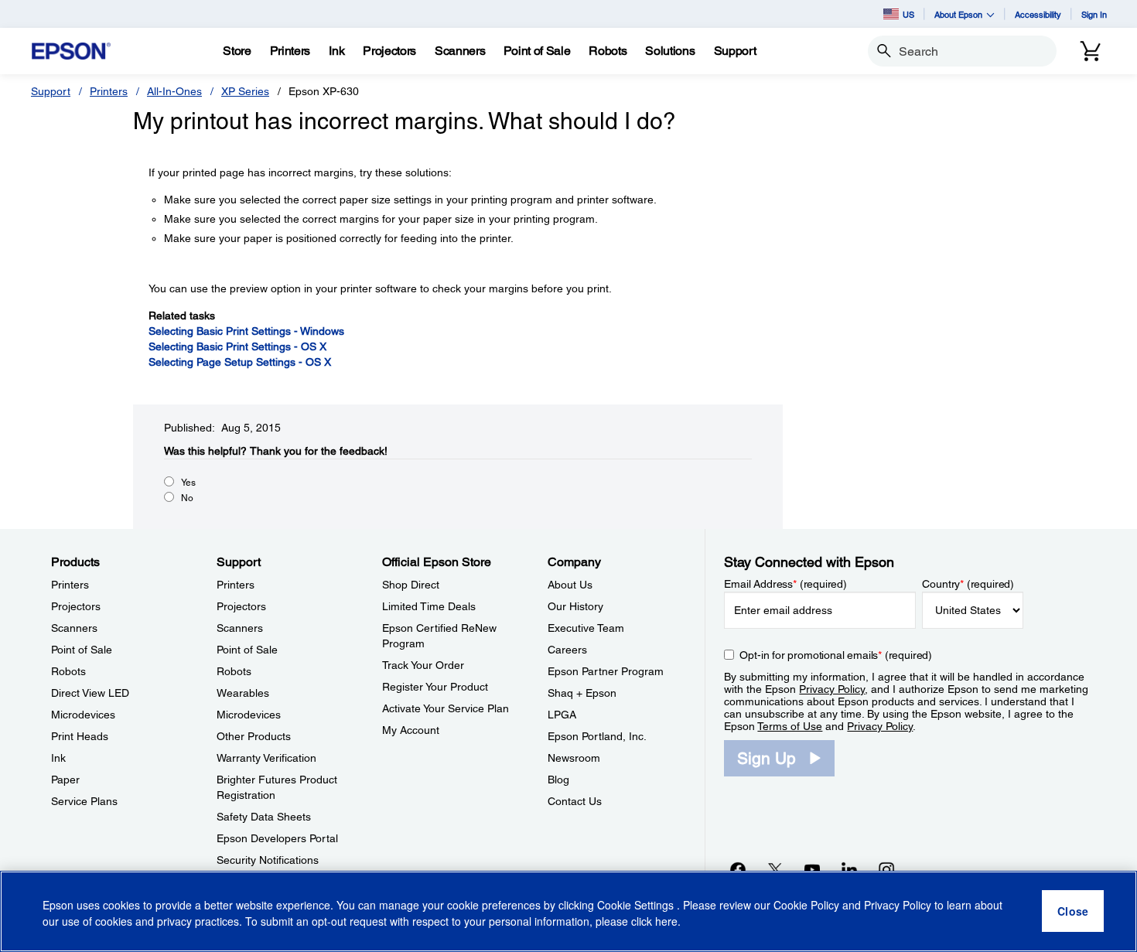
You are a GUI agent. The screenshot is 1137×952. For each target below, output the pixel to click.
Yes (188, 482)
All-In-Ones (174, 91)
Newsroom (574, 758)
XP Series (245, 91)
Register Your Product (435, 687)
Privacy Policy (832, 689)
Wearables (243, 693)
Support (50, 91)
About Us (570, 584)
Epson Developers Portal (277, 838)
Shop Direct (410, 584)
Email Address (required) (785, 584)
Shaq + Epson (582, 693)
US (908, 14)
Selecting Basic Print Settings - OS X (237, 346)
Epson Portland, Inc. (597, 736)
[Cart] (1090, 51)
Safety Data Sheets (264, 816)
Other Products (254, 736)
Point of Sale (81, 649)
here (666, 922)
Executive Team (586, 628)
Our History (575, 606)
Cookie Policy (806, 905)
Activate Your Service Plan (445, 708)
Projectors (76, 606)
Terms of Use (789, 726)
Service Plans (84, 801)
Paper (65, 779)
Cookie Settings (637, 905)
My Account (410, 730)
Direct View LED (90, 693)
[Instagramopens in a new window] (886, 869)
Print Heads (79, 736)
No (187, 498)
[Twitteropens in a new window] (775, 869)
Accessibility (1038, 14)
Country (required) (968, 584)
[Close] (1073, 912)
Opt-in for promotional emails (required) (835, 655)
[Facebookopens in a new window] (738, 869)
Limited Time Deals (429, 606)
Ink (58, 758)
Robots (68, 671)
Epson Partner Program (606, 671)
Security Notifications (268, 860)
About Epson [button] (958, 14)
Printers (109, 91)
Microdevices (83, 714)
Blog (558, 779)
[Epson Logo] (71, 51)
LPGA (562, 714)
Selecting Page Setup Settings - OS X (240, 362)
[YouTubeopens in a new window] (812, 869)
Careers (567, 649)
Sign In (1094, 14)
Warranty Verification (266, 758)
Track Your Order (423, 665)
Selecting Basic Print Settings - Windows (246, 331)
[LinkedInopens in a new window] (849, 869)
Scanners (74, 628)
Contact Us (575, 801)
